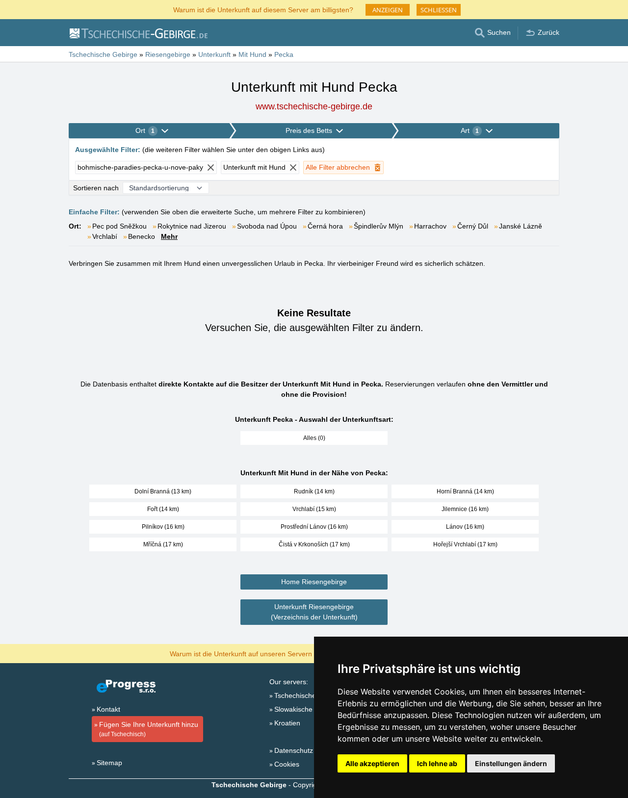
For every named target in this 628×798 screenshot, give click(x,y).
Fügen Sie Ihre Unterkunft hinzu (148, 729)
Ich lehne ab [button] (437, 763)
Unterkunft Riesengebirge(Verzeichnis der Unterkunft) (314, 612)
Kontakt (108, 709)
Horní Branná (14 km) (465, 491)
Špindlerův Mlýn (378, 226)
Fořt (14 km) (163, 509)
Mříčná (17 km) (163, 544)
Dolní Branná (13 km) (162, 491)
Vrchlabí (104, 236)
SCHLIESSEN (438, 9)
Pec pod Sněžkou (119, 226)
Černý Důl (472, 226)
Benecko (141, 236)
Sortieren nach (96, 188)
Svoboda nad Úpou (267, 226)
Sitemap (109, 763)
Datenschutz (293, 750)
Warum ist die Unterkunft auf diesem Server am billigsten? (263, 9)
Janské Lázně (520, 226)
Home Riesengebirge (314, 582)
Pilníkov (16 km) (163, 526)
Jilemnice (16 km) (465, 509)
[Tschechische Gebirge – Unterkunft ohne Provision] (138, 33)
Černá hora (325, 226)
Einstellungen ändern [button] (511, 763)
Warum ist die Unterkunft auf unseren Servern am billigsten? (263, 653)
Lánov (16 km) (465, 526)
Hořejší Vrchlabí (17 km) (465, 544)
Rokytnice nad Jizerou (191, 226)
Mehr (169, 236)
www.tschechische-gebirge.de (314, 106)
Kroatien (287, 723)
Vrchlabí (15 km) (314, 509)
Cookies (286, 764)
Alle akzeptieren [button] (372, 763)
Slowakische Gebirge (307, 709)
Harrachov (430, 226)
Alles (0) (314, 438)
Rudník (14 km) (314, 491)
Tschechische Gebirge (308, 695)
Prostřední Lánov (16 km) (314, 526)
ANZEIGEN (387, 9)
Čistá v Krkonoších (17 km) (314, 544)
